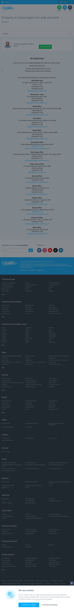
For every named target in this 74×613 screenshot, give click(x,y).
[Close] (72, 583)
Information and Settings (49, 605)
